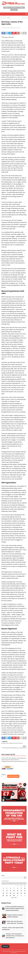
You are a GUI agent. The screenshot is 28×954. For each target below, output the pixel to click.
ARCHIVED (5, 946)
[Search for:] (14, 17)
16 (21, 890)
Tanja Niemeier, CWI (16, 27)
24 (24, 893)
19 (6, 893)
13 (10, 890)
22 (17, 893)
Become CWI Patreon (13, 776)
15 (17, 890)
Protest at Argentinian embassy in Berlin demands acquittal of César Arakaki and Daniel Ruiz (15, 908)
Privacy (14, 10)
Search (3, 875)
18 (3, 893)
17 (24, 890)
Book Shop (14, 7)
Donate (21, 7)
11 (3, 890)
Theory (6, 7)
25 (3, 895)
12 (6, 890)
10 (24, 888)
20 (10, 893)
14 (14, 890)
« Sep (12, 897)
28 (14, 895)
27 (10, 895)
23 (21, 893)
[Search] (25, 877)
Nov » (15, 897)
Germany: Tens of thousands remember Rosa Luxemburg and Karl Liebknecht (15, 935)
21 (14, 893)
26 (6, 895)
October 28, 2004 (6, 27)
